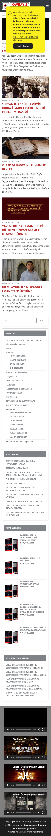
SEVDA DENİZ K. (17, 429)
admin (39, 668)
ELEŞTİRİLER (11, 376)
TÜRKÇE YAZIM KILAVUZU (17, 405)
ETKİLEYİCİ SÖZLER (14, 380)
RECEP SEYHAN (16, 424)
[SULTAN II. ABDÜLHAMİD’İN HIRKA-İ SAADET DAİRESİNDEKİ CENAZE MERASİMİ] (25, 86)
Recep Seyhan (27, 695)
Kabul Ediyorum (23, 46)
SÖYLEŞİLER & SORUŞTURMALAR (20, 401)
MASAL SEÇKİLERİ (18, 360)
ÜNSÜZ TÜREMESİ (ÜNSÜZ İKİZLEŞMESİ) (24, 501)
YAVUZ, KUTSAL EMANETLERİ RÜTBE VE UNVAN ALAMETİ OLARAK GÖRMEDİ (22, 230)
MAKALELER (11, 397)
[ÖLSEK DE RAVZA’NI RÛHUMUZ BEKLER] (25, 147)
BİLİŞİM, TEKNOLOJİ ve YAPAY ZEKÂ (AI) (24, 340)
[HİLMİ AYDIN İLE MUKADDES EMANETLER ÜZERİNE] (25, 269)
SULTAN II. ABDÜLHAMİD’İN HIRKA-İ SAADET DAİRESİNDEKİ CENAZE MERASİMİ (23, 108)
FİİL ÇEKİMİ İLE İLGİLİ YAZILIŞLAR (21, 479)
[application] (25, 720)
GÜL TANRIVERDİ (17, 416)
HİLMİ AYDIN (16, 420)
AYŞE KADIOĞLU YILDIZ (20, 412)
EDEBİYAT (10, 352)
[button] (47, 6)
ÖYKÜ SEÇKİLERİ (17, 364)
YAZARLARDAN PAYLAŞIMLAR (19, 441)
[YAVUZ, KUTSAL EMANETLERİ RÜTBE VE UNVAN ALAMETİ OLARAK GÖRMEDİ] (25, 208)
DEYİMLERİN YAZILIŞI (15, 483)
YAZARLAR (10, 409)
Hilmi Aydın (13, 100)
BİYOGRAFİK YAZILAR (15, 344)
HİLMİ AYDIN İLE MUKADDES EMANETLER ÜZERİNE (22, 289)
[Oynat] (7, 729)
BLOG (8, 348)
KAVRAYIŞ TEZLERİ (14, 393)
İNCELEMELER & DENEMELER (19, 389)
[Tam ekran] (43, 729)
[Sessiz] (39, 729)
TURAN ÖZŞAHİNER (18, 433)
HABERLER (10, 385)
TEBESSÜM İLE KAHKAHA (17, 468)
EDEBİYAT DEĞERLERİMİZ (17, 372)
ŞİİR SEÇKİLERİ (16, 368)
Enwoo (23, 831)
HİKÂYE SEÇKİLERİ (18, 356)
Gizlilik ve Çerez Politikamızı (25, 36)
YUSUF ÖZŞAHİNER (18, 437)
